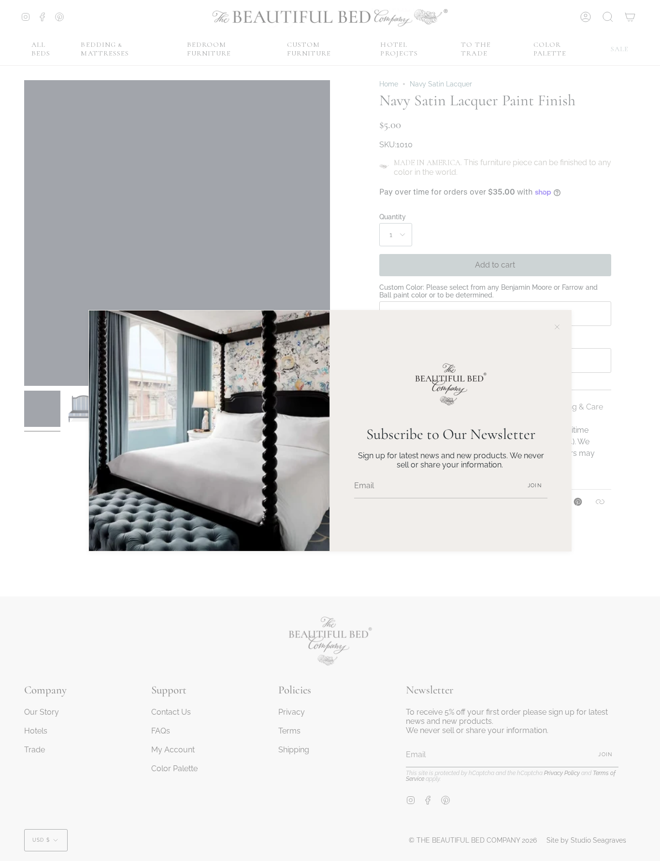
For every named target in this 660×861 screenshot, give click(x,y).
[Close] (557, 324)
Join (535, 485)
